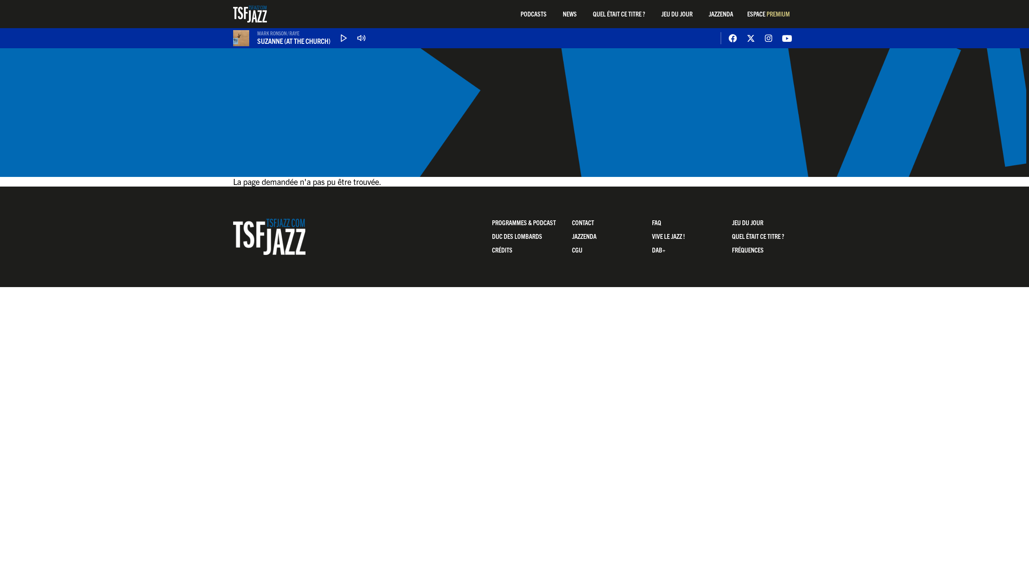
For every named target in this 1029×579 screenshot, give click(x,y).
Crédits (502, 250)
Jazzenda (721, 14)
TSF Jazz (250, 14)
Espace (768, 14)
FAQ (656, 222)
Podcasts (534, 14)
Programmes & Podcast (524, 222)
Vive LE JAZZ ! (668, 236)
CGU (577, 250)
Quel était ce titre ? (619, 14)
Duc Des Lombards (517, 236)
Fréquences (748, 250)
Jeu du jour (677, 14)
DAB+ (659, 250)
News (570, 14)
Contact (583, 222)
